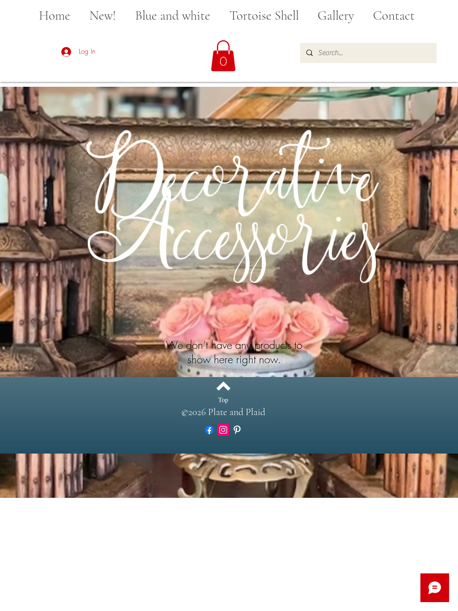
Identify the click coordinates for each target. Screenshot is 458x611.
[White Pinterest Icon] (237, 430)
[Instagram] (223, 430)
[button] (223, 55)
